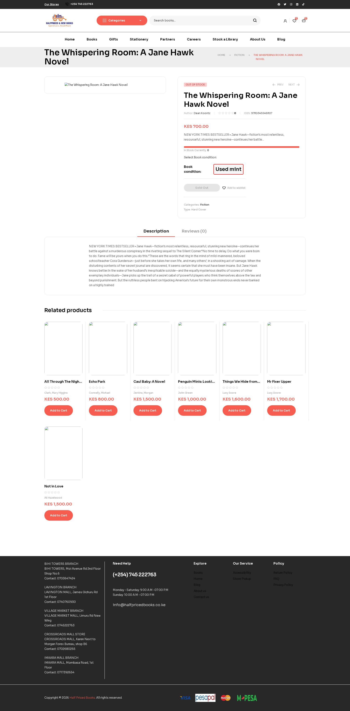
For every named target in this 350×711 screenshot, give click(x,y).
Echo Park (97, 381)
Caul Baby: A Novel (149, 381)
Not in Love (53, 486)
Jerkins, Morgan (143, 392)
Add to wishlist (236, 187)
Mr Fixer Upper (279, 381)
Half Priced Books (82, 697)
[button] (51, 4)
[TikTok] (303, 4)
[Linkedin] (297, 4)
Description (156, 231)
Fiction (239, 54)
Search (255, 20)
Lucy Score (229, 392)
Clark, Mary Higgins (56, 392)
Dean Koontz (202, 113)
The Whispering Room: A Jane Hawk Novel (119, 57)
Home (221, 54)
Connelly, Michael (99, 392)
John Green (185, 392)
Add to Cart (58, 410)
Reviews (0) (194, 231)
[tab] (156, 232)
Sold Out (201, 188)
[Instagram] (291, 4)
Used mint (228, 169)
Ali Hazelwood (53, 497)
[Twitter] (285, 4)
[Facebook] (278, 4)
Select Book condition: (200, 157)
